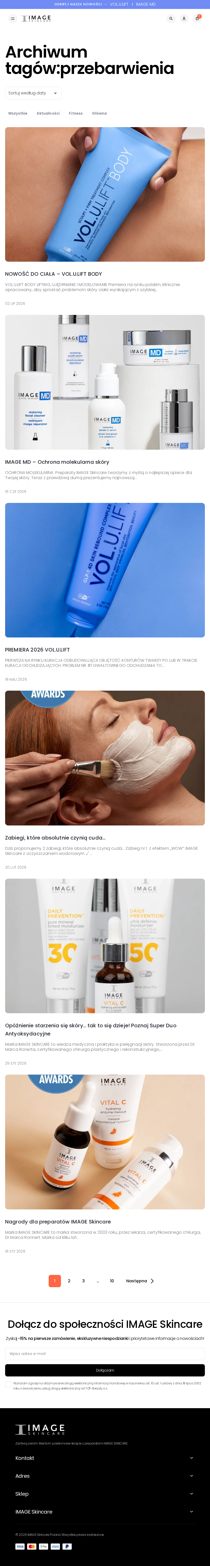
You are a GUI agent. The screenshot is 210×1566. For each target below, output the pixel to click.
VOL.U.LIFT (119, 4)
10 (112, 1281)
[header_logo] (35, 19)
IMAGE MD (146, 4)
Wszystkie (17, 113)
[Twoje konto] (184, 18)
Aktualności (48, 113)
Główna (99, 113)
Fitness (76, 113)
